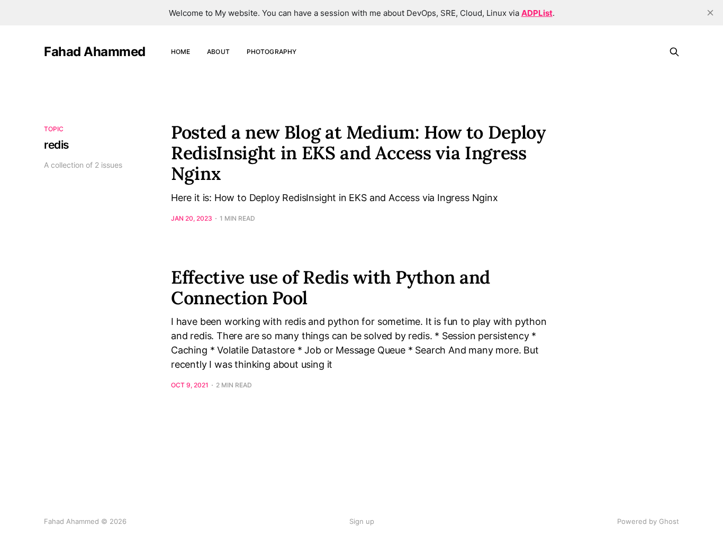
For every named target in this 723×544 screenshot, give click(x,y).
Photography (271, 52)
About (218, 52)
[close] (710, 12)
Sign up (361, 521)
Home (180, 52)
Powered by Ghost (648, 521)
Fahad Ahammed (95, 52)
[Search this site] (674, 52)
